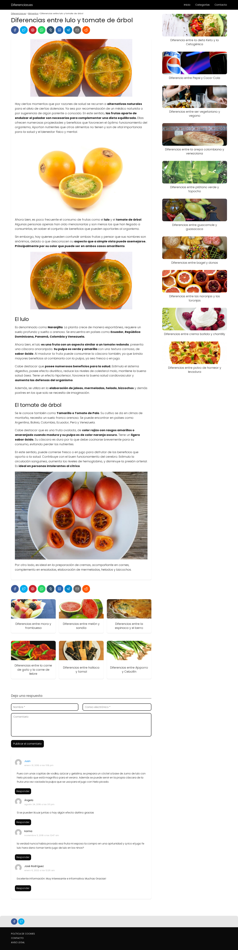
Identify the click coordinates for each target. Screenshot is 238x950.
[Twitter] (24, 30)
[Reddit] (86, 30)
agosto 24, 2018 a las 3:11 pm (39, 804)
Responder (23, 791)
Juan (27, 761)
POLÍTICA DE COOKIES (23, 933)
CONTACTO (17, 938)
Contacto (221, 5)
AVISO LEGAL (18, 942)
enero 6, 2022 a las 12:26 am (39, 870)
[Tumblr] (50, 30)
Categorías (202, 5)
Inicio (187, 5)
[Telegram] (68, 30)
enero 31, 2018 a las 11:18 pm (38, 765)
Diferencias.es (22, 5)
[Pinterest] (33, 30)
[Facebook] (15, 30)
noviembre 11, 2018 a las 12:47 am (41, 835)
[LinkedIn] (59, 30)
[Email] (77, 30)
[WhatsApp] (41, 30)
